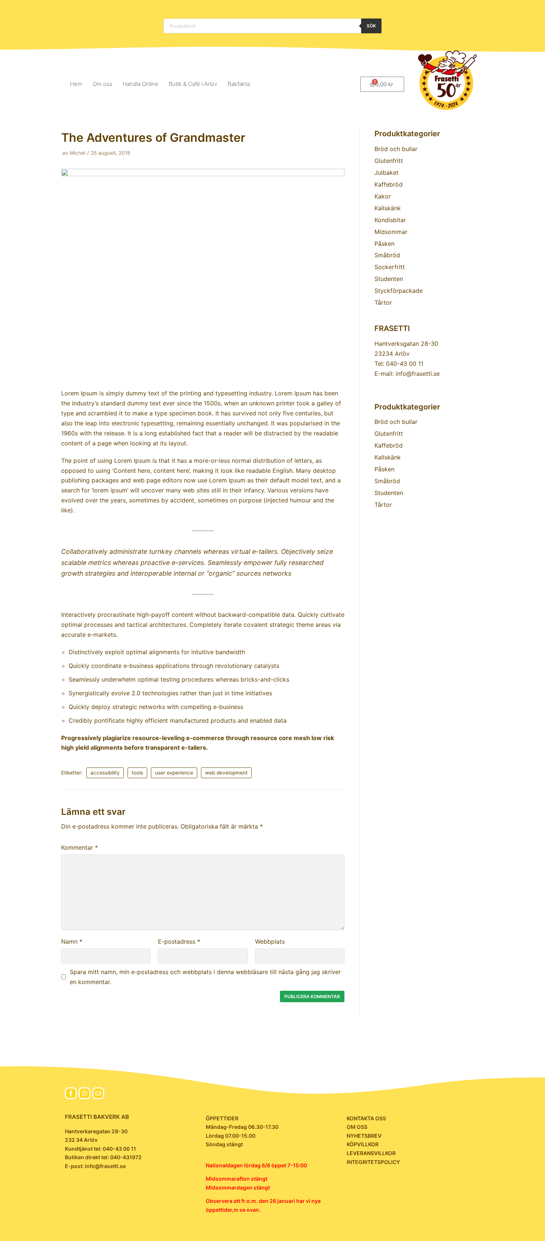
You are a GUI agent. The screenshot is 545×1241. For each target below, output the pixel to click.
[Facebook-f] (71, 1093)
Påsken (384, 243)
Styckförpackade (398, 290)
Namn (71, 941)
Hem (76, 83)
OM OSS (357, 1127)
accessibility (105, 773)
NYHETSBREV (364, 1136)
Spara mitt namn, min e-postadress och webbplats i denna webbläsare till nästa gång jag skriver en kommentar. (205, 977)
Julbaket (386, 172)
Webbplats (270, 941)
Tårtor (383, 302)
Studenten (388, 278)
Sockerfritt (389, 267)
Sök (371, 26)
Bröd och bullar (395, 149)
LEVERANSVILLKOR (371, 1153)
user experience (174, 773)
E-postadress (179, 941)
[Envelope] (98, 1093)
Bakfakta (239, 83)
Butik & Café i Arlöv (193, 83)
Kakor (382, 196)
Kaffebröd (388, 184)
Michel (77, 153)
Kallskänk (387, 208)
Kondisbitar (390, 220)
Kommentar (79, 847)
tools (137, 773)
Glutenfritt (388, 160)
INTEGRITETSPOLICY (373, 1162)
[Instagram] (84, 1093)
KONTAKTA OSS (366, 1118)
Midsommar (390, 231)
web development (226, 773)
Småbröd (387, 255)
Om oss (102, 83)
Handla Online (140, 83)
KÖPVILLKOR (363, 1144)
